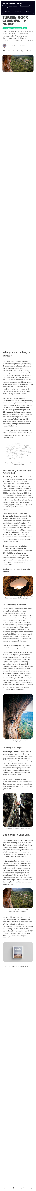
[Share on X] (13, 50)
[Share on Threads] (17, 50)
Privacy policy (13, 6)
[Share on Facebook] (8, 50)
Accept (7, 12)
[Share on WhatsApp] (31, 50)
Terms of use (24, 6)
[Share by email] (4, 50)
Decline (28, 12)
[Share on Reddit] (26, 50)
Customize (18, 12)
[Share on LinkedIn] (22, 50)
